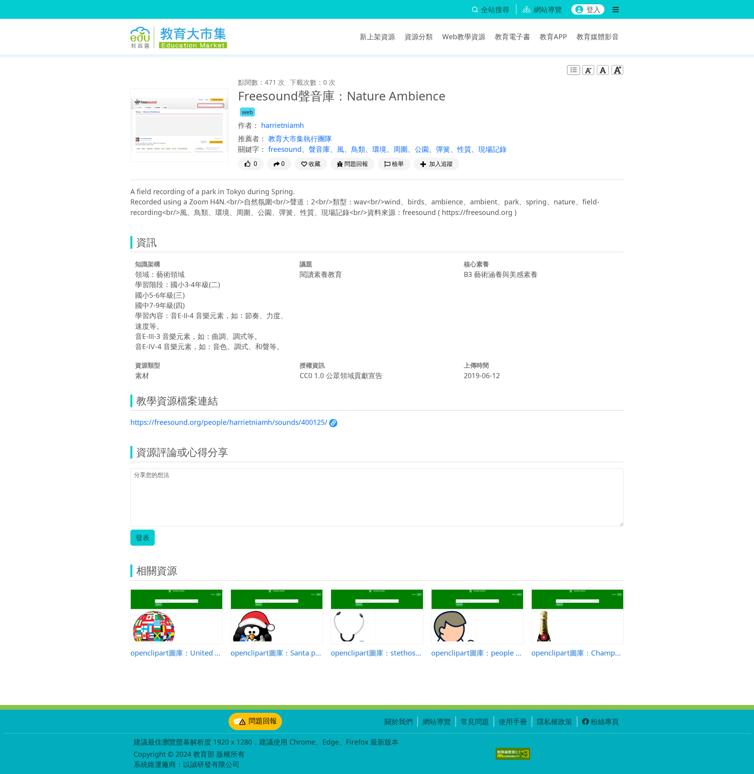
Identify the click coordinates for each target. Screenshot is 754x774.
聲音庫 (319, 149)
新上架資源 (377, 36)
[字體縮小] (588, 70)
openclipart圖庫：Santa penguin (277, 652)
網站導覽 (437, 721)
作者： (248, 125)
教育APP (553, 36)
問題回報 (263, 720)
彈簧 (443, 149)
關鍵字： (252, 149)
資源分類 (418, 36)
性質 (464, 149)
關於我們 (398, 721)
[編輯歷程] (573, 70)
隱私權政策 (554, 721)
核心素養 (476, 264)
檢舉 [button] (398, 164)
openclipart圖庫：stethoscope (377, 652)
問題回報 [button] (356, 164)
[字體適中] (603, 70)
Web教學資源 (463, 36)
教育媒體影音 (597, 36)
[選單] (616, 9)
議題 (306, 264)
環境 (379, 149)
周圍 (400, 149)
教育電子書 (512, 36)
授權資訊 (312, 365)
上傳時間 (476, 365)
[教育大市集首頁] (178, 35)
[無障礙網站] (513, 754)
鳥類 (358, 149)
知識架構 (147, 264)
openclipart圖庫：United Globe (176, 652)
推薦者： (252, 138)
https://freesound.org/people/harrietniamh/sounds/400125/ (229, 422)
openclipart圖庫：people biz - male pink (477, 652)
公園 (422, 149)
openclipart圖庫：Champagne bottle (577, 652)
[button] (311, 163)
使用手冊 (513, 721)
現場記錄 (492, 149)
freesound (285, 149)
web (247, 112)
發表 (142, 537)
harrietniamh (282, 125)
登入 (593, 9)
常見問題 (475, 721)
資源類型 (147, 365)
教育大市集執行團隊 (300, 138)
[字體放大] (617, 70)
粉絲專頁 (605, 721)
